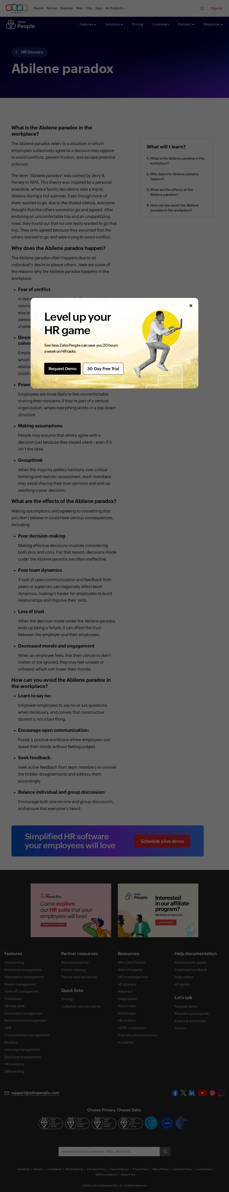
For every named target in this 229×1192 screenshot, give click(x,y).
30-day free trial (103, 368)
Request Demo (62, 368)
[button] (190, 305)
